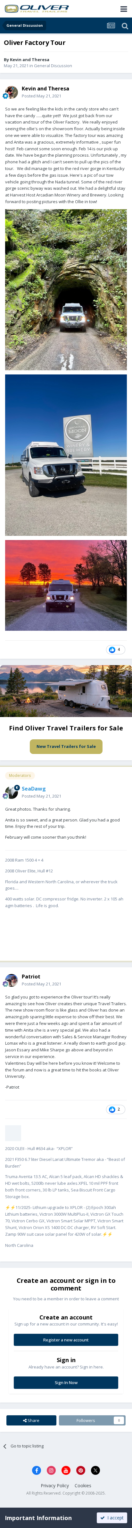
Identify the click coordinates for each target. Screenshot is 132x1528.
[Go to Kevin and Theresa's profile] (11, 92)
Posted (41, 96)
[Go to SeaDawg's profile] (11, 792)
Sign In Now (66, 1382)
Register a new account (66, 1340)
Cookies (83, 1485)
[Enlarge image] (13, 1132)
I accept (114, 1518)
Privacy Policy (55, 1485)
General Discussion (53, 65)
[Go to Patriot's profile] (11, 980)
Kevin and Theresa (29, 59)
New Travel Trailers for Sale (66, 746)
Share (33, 1420)
